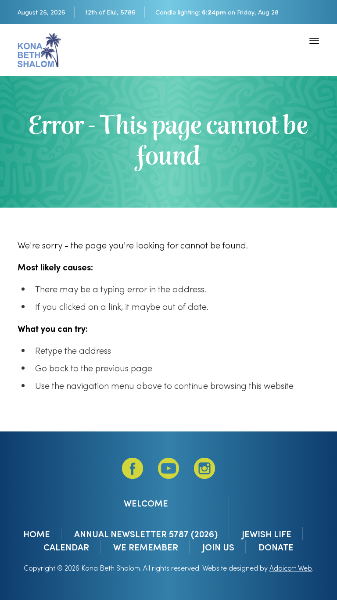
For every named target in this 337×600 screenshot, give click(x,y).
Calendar (66, 547)
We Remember (145, 547)
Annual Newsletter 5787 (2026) (146, 533)
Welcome (146, 503)
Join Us (218, 547)
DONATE (276, 547)
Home (36, 533)
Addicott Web (290, 567)
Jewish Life (266, 533)
